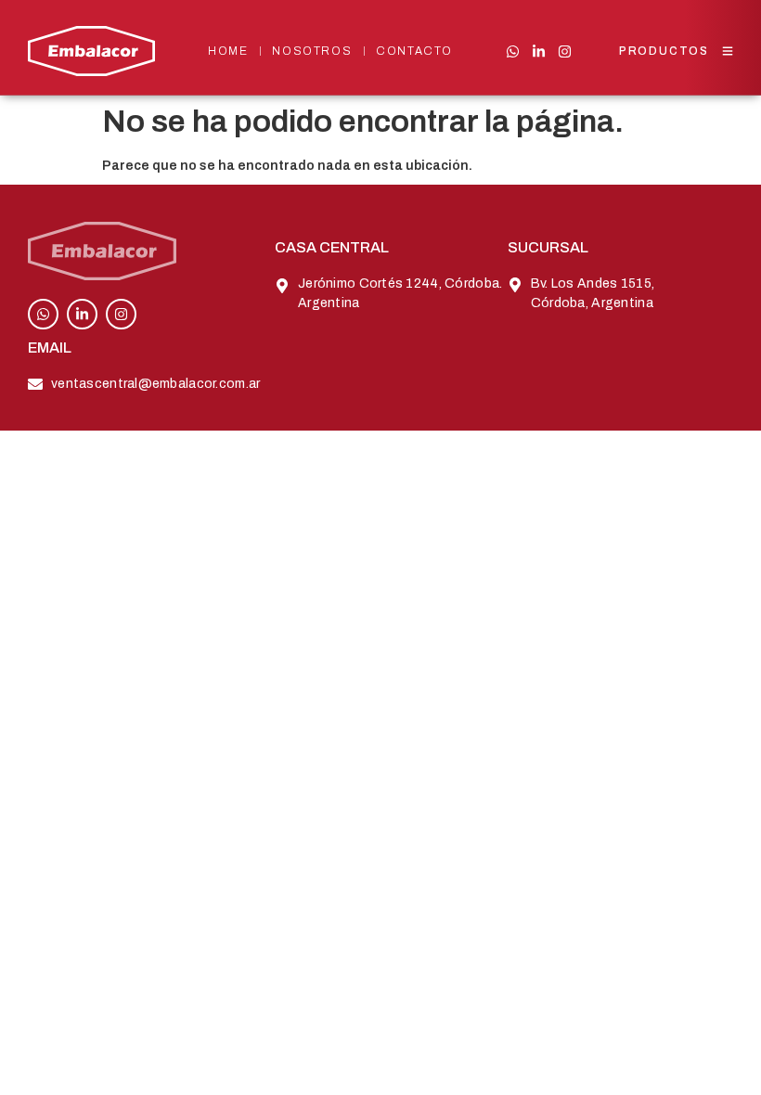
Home (228, 51)
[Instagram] (565, 51)
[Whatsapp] (513, 51)
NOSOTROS (312, 51)
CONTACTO (414, 51)
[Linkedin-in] (539, 51)
